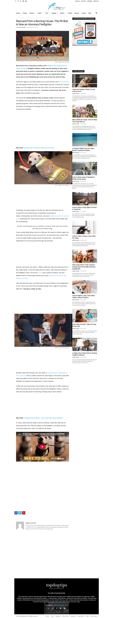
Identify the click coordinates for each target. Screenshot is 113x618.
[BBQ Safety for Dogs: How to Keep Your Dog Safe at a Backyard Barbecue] (84, 111)
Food (46, 13)
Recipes (32, 13)
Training (70, 13)
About (47, 616)
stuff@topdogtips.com (60, 605)
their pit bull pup (63, 82)
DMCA (87, 616)
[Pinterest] (21, 1)
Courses (84, 13)
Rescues (77, 13)
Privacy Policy (80, 616)
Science (18, 13)
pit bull (40, 273)
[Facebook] (15, 1)
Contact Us (96, 1)
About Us (77, 1)
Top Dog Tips (22, 596)
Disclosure (73, 616)
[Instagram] (18, 1)
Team (52, 616)
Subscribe (89, 1)
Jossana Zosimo (75, 93)
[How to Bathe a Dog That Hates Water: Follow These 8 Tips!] (84, 287)
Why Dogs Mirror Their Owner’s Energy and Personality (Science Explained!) (83, 267)
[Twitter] (23, 1)
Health (39, 13)
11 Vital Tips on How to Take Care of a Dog (39, 148)
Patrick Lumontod (21, 27)
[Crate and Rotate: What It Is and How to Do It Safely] (84, 80)
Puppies (25, 13)
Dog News (22, 17)
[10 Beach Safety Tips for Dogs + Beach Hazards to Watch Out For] (84, 139)
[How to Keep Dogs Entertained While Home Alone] (84, 168)
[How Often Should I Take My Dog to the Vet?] (84, 315)
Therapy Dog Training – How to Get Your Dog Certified (43, 418)
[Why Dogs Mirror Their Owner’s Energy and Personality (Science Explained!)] (84, 256)
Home (17, 17)
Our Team (83, 1)
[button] (96, 13)
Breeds (62, 13)
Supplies (54, 13)
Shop (89, 13)
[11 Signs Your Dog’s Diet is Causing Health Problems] (84, 344)
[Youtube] (26, 1)
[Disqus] (42, 554)
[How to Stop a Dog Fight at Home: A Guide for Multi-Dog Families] (84, 198)
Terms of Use (65, 616)
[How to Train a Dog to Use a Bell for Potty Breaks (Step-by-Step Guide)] (84, 227)
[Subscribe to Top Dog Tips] (84, 33)
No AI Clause (94, 616)
